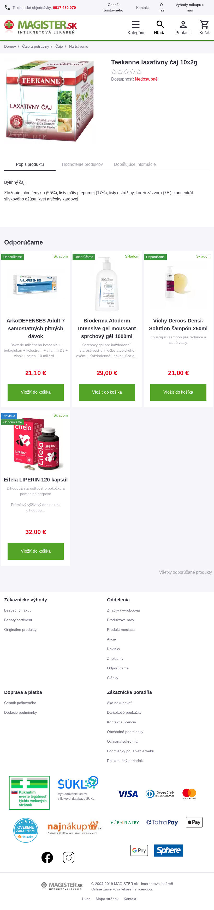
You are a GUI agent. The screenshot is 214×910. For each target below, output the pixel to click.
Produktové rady (120, 620)
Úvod (86, 899)
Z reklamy (115, 658)
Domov (10, 46)
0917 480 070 (64, 7)
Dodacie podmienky (20, 712)
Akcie (111, 639)
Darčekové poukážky (124, 712)
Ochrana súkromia (122, 741)
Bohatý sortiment (18, 620)
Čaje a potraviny (35, 46)
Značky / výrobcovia (123, 610)
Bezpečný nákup (18, 610)
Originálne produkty (20, 629)
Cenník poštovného (20, 703)
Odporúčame (118, 668)
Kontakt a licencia (121, 722)
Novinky (113, 649)
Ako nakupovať (119, 703)
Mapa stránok (107, 899)
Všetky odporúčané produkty (185, 572)
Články (112, 678)
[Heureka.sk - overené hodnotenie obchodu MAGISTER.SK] (25, 830)
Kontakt (142, 7)
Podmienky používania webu (130, 751)
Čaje (59, 46)
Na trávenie (78, 46)
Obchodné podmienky (125, 732)
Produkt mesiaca (121, 629)
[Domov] (40, 27)
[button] (204, 27)
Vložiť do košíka (36, 392)
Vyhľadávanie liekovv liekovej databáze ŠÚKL (76, 796)
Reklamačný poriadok (125, 761)
